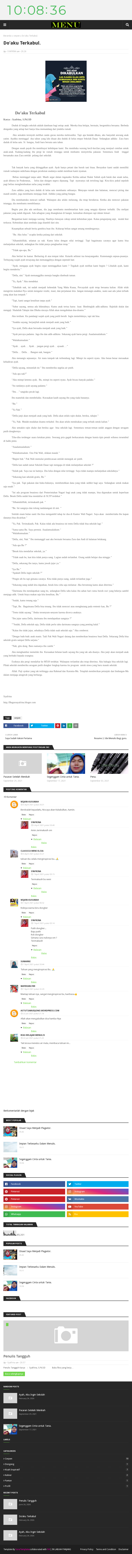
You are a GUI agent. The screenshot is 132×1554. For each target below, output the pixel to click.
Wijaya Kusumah (30, 900)
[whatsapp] (34, 1214)
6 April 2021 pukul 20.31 (33, 805)
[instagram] (98, 1192)
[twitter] (98, 1184)
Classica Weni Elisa (32, 851)
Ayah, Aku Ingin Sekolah (32, 1394)
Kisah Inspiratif (66, 1469)
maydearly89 (28, 986)
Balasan (27, 819)
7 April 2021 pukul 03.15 (44, 874)
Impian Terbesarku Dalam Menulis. (37, 1143)
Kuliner (66, 1475)
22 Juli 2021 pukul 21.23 (33, 1038)
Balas (24, 815)
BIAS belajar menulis (33, 1035)
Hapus (31, 815)
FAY (48, 1549)
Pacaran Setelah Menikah (16, 776)
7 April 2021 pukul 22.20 (33, 989)
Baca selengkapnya (14, 1374)
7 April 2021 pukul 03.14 (44, 923)
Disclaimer (124, 1549)
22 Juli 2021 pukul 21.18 (33, 1014)
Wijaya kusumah (30, 802)
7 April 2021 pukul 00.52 (33, 903)
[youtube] (98, 1207)
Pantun (66, 1480)
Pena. (93, 776)
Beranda (7, 36)
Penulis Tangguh (16, 1356)
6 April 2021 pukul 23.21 (33, 854)
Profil (66, 1486)
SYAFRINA (11, 51)
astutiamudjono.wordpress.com (40, 1010)
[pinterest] (34, 1192)
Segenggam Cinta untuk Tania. (63, 776)
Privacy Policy (86, 1549)
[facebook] (34, 1184)
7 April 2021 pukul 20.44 (33, 964)
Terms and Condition (106, 1549)
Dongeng (66, 1464)
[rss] (98, 1214)
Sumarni (26, 961)
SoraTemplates (22, 1549)
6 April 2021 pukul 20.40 (44, 825)
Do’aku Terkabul (27, 1516)
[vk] (98, 1199)
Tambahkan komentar (25, 1062)
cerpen (16, 36)
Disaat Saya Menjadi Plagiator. (35, 1128)
